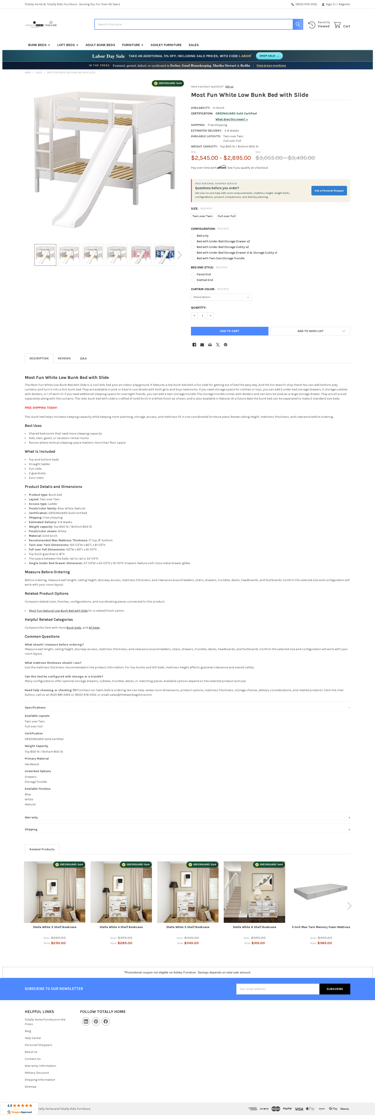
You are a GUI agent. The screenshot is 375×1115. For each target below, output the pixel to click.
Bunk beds (73, 627)
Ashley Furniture (166, 45)
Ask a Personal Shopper (329, 190)
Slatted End (205, 280)
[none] (104, 160)
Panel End (204, 274)
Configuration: (210, 229)
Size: (201, 208)
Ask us (229, 86)
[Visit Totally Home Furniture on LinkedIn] (86, 1021)
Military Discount (37, 1073)
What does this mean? (230, 119)
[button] (310, 331)
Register (344, 4)
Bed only (203, 236)
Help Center (33, 1038)
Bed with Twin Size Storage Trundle (220, 258)
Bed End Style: (209, 267)
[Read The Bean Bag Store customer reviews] (19, 1108)
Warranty (31, 817)
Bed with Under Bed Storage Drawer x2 (223, 241)
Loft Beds (66, 45)
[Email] (202, 344)
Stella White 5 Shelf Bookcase (187, 927)
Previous (29, 254)
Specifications (35, 707)
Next (179, 254)
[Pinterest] (225, 344)
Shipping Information (40, 1080)
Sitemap (30, 1087)
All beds (94, 627)
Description (39, 358)
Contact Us (33, 1059)
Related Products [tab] (42, 849)
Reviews (64, 358)
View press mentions (271, 65)
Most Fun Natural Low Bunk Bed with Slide (58, 611)
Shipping (31, 829)
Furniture (131, 45)
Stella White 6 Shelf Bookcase (254, 927)
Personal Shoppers (38, 1045)
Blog (28, 1031)
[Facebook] (194, 344)
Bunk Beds (37, 45)
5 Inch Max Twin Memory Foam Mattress (321, 927)
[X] (217, 344)
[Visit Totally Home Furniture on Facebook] (106, 1021)
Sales (194, 45)
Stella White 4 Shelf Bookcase (121, 927)
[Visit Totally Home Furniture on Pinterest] (96, 1021)
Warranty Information (40, 1066)
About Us (31, 1052)
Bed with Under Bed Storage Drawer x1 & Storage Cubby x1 (237, 252)
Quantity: (198, 307)
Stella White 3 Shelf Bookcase (54, 927)
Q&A (83, 358)
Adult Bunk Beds (100, 45)
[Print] (210, 344)
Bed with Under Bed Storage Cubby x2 (223, 247)
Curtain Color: (210, 289)
